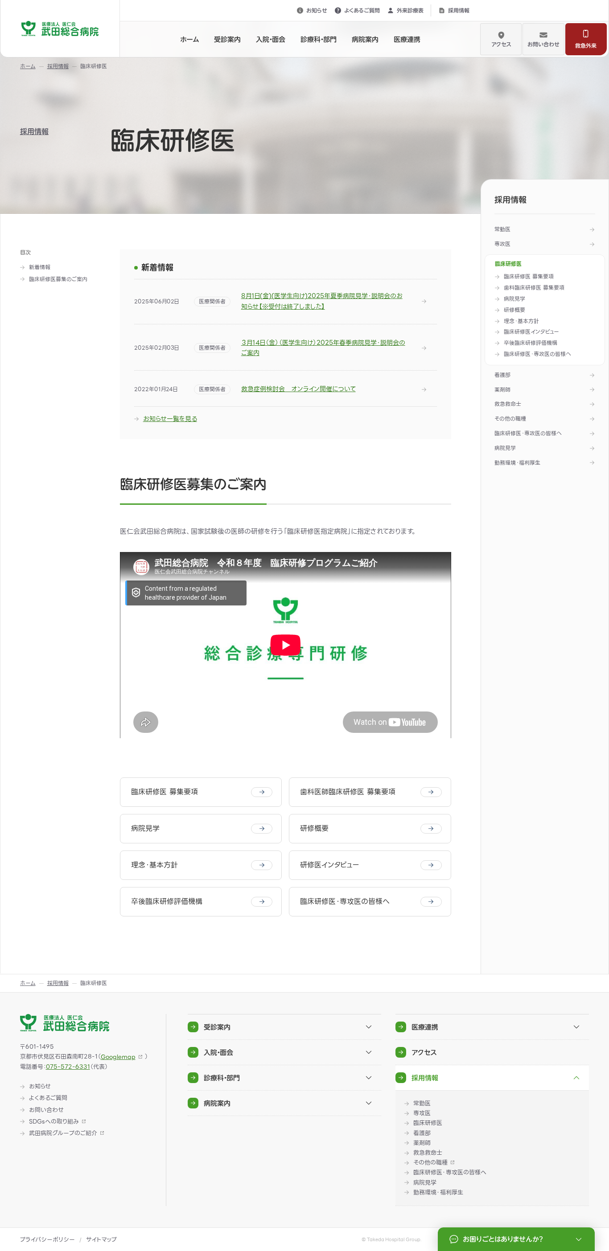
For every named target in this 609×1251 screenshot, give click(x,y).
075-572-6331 (68, 1066)
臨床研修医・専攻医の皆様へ (537, 354)
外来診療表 (410, 10)
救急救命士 (507, 404)
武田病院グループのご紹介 (63, 1133)
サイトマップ (101, 1239)
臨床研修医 (508, 264)
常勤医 (502, 229)
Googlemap (118, 1057)
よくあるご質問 (362, 10)
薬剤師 (502, 389)
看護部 (502, 375)
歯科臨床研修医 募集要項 (534, 288)
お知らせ (316, 10)
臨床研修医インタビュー (531, 332)
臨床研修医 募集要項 (529, 277)
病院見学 (514, 299)
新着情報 (39, 267)
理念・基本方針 (521, 321)
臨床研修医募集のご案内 (58, 279)
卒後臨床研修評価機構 (530, 343)
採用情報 (458, 10)
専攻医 (502, 244)
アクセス (501, 44)
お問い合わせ (543, 44)
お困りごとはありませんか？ (503, 1239)
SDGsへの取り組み (54, 1122)
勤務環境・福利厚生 (517, 462)
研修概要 (514, 310)
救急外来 (586, 45)
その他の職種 (510, 418)
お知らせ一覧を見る (170, 419)
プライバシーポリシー (47, 1239)
